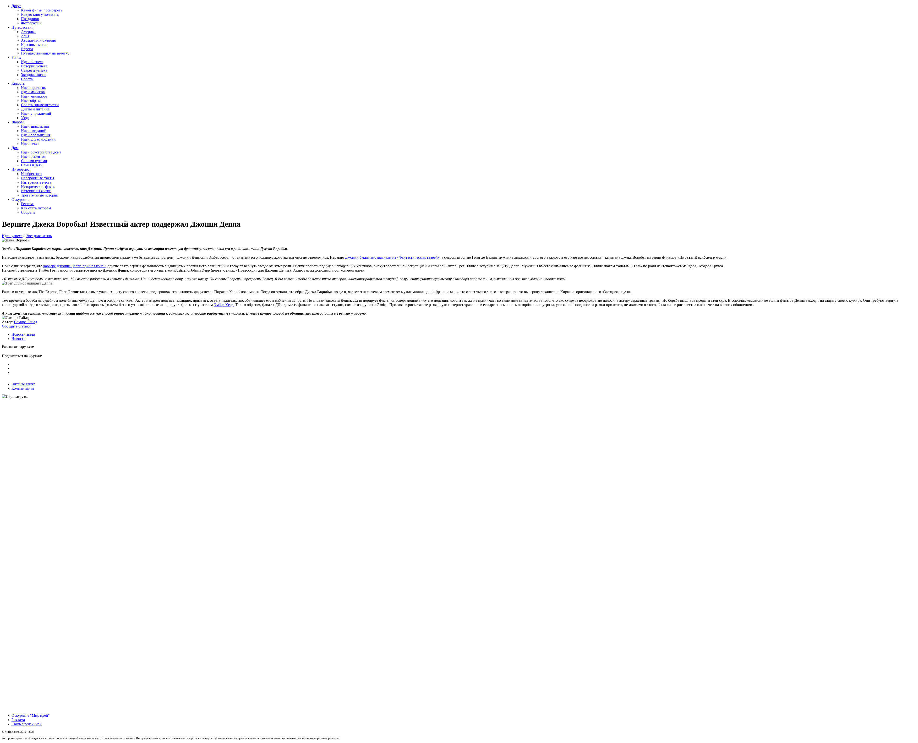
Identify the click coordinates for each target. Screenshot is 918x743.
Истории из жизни (36, 191)
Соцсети (28, 212)
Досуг (16, 6)
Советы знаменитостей (40, 105)
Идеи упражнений (36, 113)
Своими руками (34, 161)
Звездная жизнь (33, 75)
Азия (25, 36)
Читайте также (23, 384)
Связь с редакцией (26, 724)
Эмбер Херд (224, 305)
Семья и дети (32, 165)
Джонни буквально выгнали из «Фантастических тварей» (392, 257)
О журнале (20, 199)
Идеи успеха (12, 236)
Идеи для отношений (38, 139)
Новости (18, 339)
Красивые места (34, 45)
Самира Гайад (25, 322)
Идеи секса (30, 144)
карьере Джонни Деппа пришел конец (74, 266)
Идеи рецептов (33, 156)
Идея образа (31, 100)
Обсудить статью (16, 326)
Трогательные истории (39, 195)
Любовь (17, 122)
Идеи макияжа (33, 92)
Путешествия (22, 27)
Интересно (20, 169)
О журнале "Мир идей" (30, 715)
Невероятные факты (37, 178)
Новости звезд (23, 334)
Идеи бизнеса (32, 62)
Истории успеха (34, 66)
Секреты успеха (34, 70)
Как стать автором (36, 208)
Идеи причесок (33, 88)
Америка (28, 32)
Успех (16, 57)
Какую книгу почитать (40, 14)
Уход (25, 118)
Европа (27, 49)
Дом (14, 148)
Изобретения (31, 174)
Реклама (27, 204)
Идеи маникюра (34, 96)
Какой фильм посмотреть (41, 10)
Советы (27, 79)
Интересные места (36, 182)
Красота (18, 83)
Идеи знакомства (35, 126)
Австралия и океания (38, 40)
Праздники (30, 19)
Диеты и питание (35, 109)
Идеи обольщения (35, 135)
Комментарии (22, 388)
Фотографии (31, 23)
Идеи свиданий (33, 131)
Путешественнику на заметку (45, 53)
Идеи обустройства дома (41, 152)
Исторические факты (38, 187)
